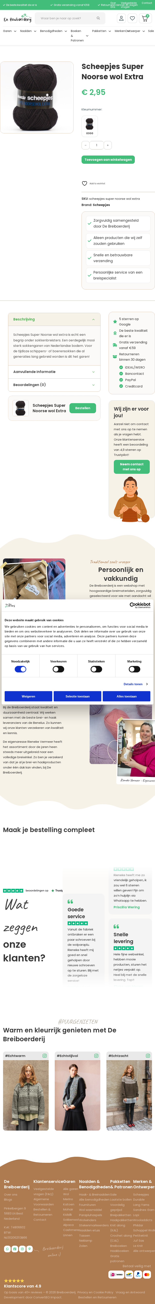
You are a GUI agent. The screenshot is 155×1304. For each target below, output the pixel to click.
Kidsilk (67, 1214)
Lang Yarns (141, 1205)
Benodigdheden (51, 31)
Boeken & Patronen (77, 36)
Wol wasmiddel (90, 1210)
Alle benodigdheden (94, 1199)
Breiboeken (118, 1246)
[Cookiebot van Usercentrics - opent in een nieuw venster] (132, 606)
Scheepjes (101, 205)
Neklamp (85, 1240)
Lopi (136, 1215)
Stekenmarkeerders (94, 1225)
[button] (68, 67)
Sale (151, 31)
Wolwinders (87, 1220)
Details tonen (133, 684)
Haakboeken (119, 1251)
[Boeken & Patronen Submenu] (87, 35)
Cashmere (71, 1230)
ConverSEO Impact (47, 1297)
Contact (147, 3)
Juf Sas (138, 1240)
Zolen (83, 1246)
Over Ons (113, 5)
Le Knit (138, 1246)
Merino (68, 1199)
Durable (139, 1199)
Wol (66, 1194)
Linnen (67, 1235)
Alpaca (68, 1225)
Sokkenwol (71, 1219)
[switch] (58, 669)
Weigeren (28, 696)
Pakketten (99, 31)
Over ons (10, 1194)
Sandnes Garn (143, 1210)
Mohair (68, 1209)
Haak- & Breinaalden (94, 1194)
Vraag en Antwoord (130, 1292)
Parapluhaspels (90, 1215)
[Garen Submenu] (15, 31)
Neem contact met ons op (131, 467)
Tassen (84, 1235)
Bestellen (82, 408)
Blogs (8, 1199)
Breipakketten (120, 1215)
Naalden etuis (89, 1230)
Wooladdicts (142, 1220)
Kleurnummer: (92, 109)
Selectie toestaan (78, 696)
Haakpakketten (121, 1220)
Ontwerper (132, 31)
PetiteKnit (140, 1235)
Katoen (68, 1204)
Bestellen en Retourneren (97, 1297)
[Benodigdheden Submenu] (65, 31)
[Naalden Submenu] (35, 31)
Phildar (138, 1225)
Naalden (26, 31)
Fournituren (87, 1205)
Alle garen (70, 1189)
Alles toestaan (127, 696)
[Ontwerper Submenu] (143, 31)
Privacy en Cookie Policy (96, 1292)
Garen (7, 31)
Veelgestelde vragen (129, 5)
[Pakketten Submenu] (109, 31)
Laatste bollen (121, 1199)
